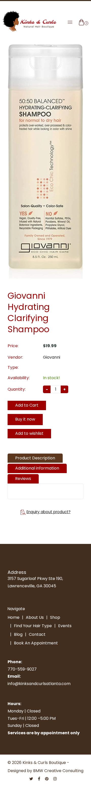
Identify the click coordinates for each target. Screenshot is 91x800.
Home (13, 617)
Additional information (37, 468)
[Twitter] (31, 779)
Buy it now (25, 419)
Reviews (23, 478)
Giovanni (51, 357)
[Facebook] (39, 779)
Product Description (35, 458)
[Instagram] (55, 779)
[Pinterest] (47, 779)
